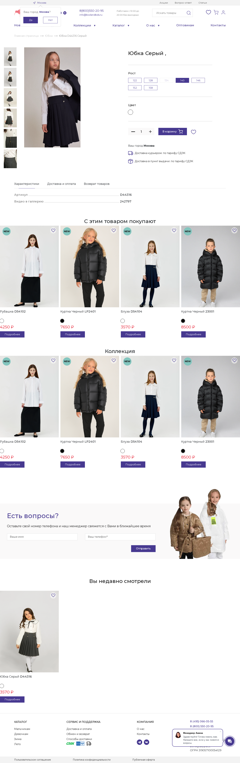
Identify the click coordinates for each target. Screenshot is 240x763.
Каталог (118, 25)
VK (64, 13)
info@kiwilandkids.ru (91, 14)
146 (198, 80)
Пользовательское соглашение (32, 759)
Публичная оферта (143, 759)
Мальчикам (22, 729)
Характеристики (26, 184)
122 (135, 80)
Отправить (143, 548)
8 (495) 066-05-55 (201, 721)
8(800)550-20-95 (92, 11)
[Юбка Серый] (29, 631)
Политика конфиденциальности (92, 759)
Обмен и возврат (78, 734)
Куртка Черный (78, 311)
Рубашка (13, 311)
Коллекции (82, 25)
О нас (150, 25)
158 (151, 87)
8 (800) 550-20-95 (202, 726)
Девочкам (21, 734)
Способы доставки (79, 739)
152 (135, 87)
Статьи (203, 2)
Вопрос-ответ (183, 2)
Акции (164, 2)
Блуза (131, 311)
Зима (17, 739)
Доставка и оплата (61, 184)
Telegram (139, 742)
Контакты (218, 25)
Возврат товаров (97, 184)
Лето (17, 744)
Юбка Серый (16, 676)
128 (151, 80)
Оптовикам (185, 25)
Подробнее (12, 334)
